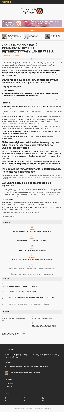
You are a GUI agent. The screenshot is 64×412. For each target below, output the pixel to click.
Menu (33, 30)
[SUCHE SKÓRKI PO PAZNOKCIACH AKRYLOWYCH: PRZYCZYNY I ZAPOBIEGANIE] (32, 23)
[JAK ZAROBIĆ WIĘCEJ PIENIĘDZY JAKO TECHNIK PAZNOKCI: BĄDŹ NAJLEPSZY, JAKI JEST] (32, 400)
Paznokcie (16, 55)
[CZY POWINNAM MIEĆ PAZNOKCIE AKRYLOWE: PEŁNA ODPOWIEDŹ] (13, 400)
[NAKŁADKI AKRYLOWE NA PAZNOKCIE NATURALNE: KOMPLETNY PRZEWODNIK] (50, 400)
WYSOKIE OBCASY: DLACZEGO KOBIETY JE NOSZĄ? (39, 2)
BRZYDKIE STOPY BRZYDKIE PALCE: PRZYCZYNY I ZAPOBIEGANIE (32, 231)
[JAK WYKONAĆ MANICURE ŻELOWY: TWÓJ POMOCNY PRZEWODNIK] (50, 398)
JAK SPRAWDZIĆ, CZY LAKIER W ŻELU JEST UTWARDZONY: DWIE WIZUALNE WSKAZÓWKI (44, 326)
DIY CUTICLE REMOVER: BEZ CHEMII (42, 319)
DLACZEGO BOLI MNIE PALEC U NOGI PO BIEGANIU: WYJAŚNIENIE (32, 259)
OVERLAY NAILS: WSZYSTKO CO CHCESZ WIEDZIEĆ (13, 319)
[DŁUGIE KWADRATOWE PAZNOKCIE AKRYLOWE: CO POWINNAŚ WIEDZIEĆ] (32, 274)
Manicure (9, 386)
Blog (8, 389)
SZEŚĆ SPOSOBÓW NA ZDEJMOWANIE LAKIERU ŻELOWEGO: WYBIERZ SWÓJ (32, 269)
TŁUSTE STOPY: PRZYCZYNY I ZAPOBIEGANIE (33, 36)
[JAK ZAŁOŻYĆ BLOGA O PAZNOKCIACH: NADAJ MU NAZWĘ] (13, 398)
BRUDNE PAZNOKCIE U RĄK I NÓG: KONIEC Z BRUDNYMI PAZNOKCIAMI (14, 333)
